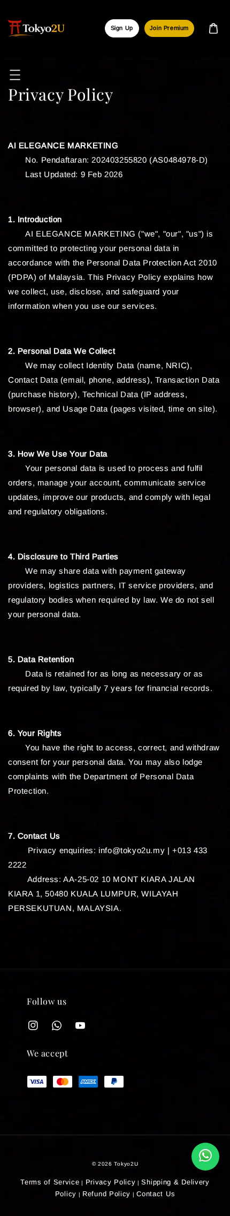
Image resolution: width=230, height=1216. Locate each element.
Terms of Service (49, 1182)
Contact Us (155, 1194)
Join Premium (169, 28)
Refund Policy (106, 1194)
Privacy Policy (111, 1182)
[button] (15, 75)
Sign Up (122, 28)
